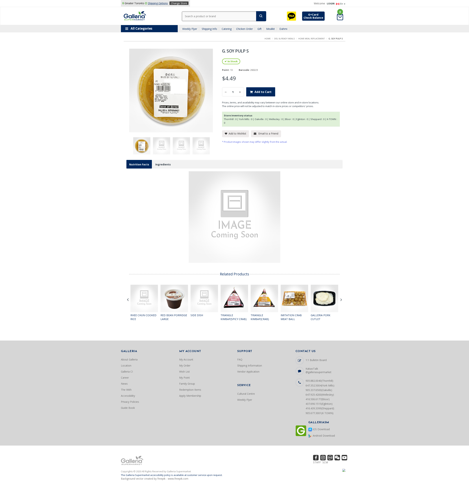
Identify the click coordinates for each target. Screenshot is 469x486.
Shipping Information (249, 365)
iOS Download (321, 429)
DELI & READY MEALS (284, 38)
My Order (184, 365)
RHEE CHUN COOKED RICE (143, 317)
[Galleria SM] (135, 15)
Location (126, 365)
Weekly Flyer (189, 29)
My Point (184, 377)
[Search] (261, 16)
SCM (325, 462)
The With (126, 389)
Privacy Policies (130, 401)
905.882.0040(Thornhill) (319, 380)
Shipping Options (158, 3)
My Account (186, 359)
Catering (227, 29)
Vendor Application (248, 371)
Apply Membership (190, 395)
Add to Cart (263, 92)
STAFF (317, 462)
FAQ (239, 359)
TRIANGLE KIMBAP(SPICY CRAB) (234, 317)
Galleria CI (127, 371)
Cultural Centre (246, 393)
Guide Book (128, 408)
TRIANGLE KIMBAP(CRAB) (260, 317)
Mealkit (270, 29)
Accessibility (128, 395)
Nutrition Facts (139, 164)
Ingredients (163, 164)
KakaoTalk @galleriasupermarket (318, 370)
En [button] (342, 3)
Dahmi (283, 29)
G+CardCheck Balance (313, 16)
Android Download (323, 435)
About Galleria (129, 359)
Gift (259, 29)
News (124, 383)
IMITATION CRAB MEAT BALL (291, 317)
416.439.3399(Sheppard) (320, 408)
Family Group (187, 383)
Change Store (179, 3)
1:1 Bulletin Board (316, 360)
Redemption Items (190, 389)
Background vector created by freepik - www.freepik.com (154, 478)
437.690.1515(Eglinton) (319, 403)
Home (268, 38)
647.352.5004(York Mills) (320, 385)
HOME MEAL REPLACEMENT (311, 38)
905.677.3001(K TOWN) (319, 413)
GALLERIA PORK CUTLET (320, 317)
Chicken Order (244, 29)
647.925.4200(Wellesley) (320, 394)
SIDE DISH (197, 315)
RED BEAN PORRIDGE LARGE (173, 317)
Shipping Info (209, 29)
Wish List (184, 371)
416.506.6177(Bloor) (318, 399)
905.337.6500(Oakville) (319, 390)
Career (125, 377)
